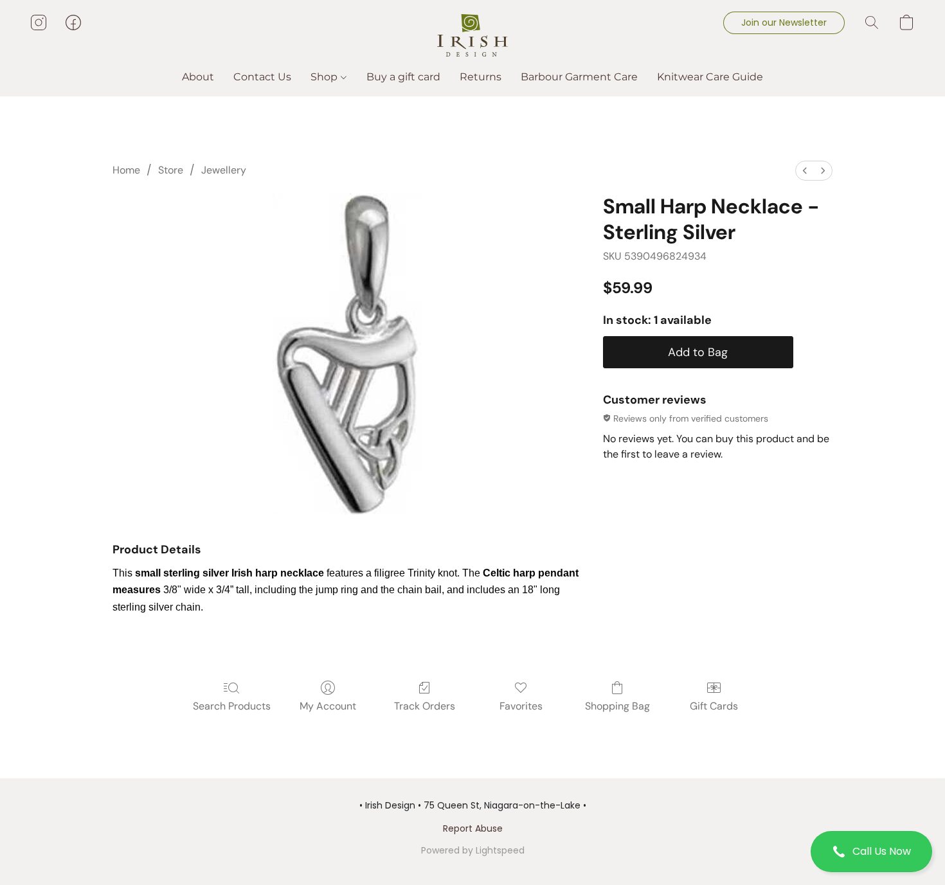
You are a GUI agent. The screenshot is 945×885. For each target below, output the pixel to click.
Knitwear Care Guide (710, 77)
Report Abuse (473, 828)
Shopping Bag (617, 706)
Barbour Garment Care (579, 77)
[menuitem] (805, 170)
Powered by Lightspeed (473, 850)
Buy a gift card (403, 77)
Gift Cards (714, 706)
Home (126, 170)
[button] (871, 851)
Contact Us (262, 77)
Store (170, 170)
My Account (328, 706)
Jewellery (223, 170)
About (198, 77)
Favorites (521, 706)
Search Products (232, 706)
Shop (325, 77)
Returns (480, 77)
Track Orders (424, 706)
